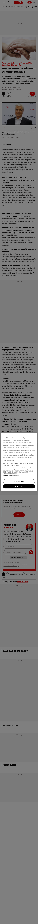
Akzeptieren (19, 486)
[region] (19, 462)
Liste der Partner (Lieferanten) (11, 475)
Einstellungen (19, 481)
